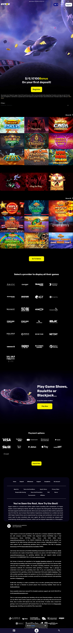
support (39, 481)
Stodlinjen (55, 572)
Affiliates (42, 495)
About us (16, 489)
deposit (22, 481)
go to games (36, 259)
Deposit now (36, 463)
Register (68, 4)
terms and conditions (29, 489)
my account (57, 481)
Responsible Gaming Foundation (30, 546)
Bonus (56, 492)
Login (61, 4)
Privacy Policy (55, 489)
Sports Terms (43, 489)
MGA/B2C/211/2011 (51, 542)
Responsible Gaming (20, 492)
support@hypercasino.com (17, 540)
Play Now (45, 406)
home (14, 481)
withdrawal (30, 481)
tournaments (31, 495)
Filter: (3, 103)
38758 (59, 550)
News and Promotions (36, 492)
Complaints (47, 481)
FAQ (48, 492)
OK (45, 625)
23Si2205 (39, 563)
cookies (33, 625)
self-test (56, 567)
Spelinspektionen (14, 587)
